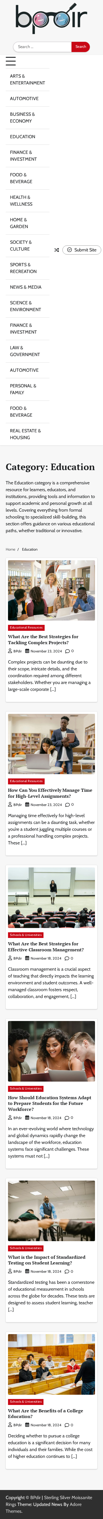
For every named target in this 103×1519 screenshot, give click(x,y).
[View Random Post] (56, 250)
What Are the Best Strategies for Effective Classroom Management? (46, 947)
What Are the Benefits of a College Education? (45, 1414)
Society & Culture (21, 245)
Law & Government (25, 351)
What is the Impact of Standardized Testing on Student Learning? (47, 1260)
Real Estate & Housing (25, 434)
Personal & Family (23, 389)
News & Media (25, 287)
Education (22, 136)
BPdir (17, 651)
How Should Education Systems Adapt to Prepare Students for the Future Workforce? (49, 1103)
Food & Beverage (21, 178)
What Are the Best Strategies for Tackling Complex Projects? (43, 639)
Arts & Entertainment (27, 79)
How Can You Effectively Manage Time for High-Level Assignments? (50, 793)
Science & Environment (25, 306)
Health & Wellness (21, 201)
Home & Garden (19, 223)
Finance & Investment (23, 156)
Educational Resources (26, 627)
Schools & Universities (25, 935)
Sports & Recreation (23, 268)
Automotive (24, 98)
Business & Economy (22, 117)
